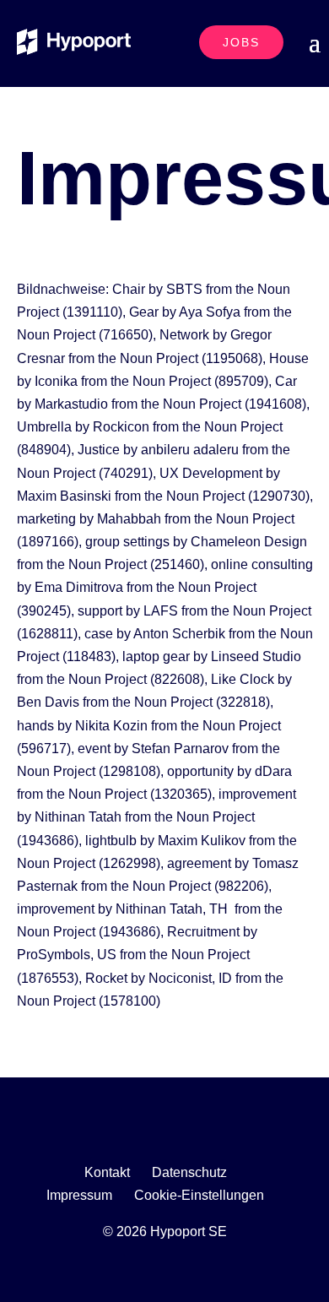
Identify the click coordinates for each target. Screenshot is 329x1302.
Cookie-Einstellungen (199, 1195)
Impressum (79, 1195)
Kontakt (107, 1172)
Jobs (241, 42)
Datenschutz (189, 1172)
